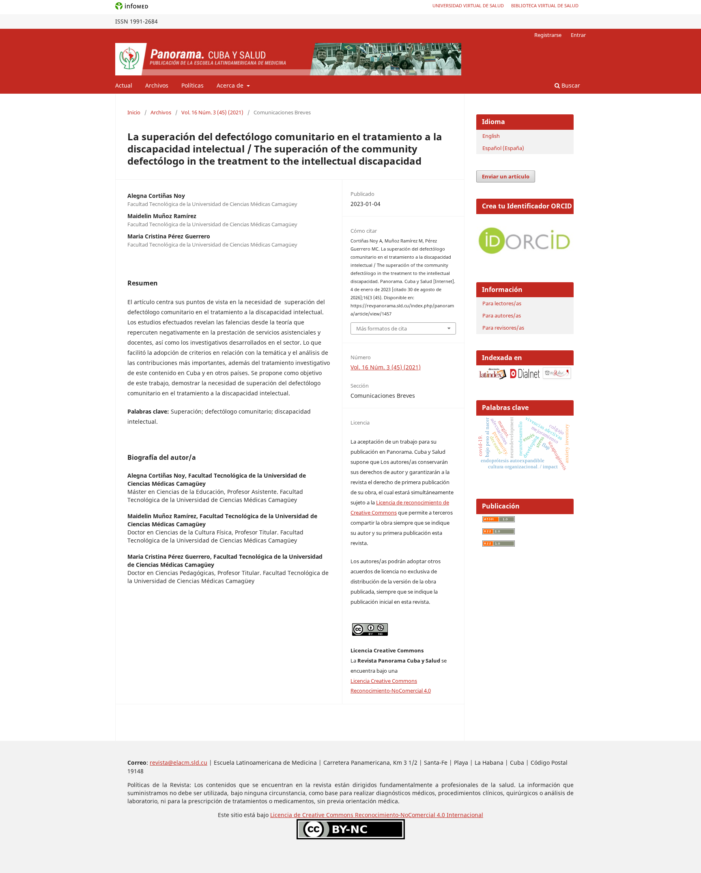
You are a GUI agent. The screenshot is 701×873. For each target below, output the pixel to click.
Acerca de (231, 85)
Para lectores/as (501, 303)
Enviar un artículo (505, 176)
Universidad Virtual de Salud (468, 5)
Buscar (570, 85)
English (491, 135)
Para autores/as (501, 315)
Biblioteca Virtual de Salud (544, 5)
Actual (123, 85)
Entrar (578, 35)
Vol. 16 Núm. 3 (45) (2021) (212, 112)
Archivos (156, 85)
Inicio (133, 112)
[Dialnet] (525, 378)
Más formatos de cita (381, 328)
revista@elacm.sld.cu (178, 762)
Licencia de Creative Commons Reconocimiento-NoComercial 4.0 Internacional (376, 815)
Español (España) (503, 148)
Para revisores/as (503, 327)
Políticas (192, 85)
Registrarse (547, 35)
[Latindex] (492, 378)
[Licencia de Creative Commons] (351, 837)
